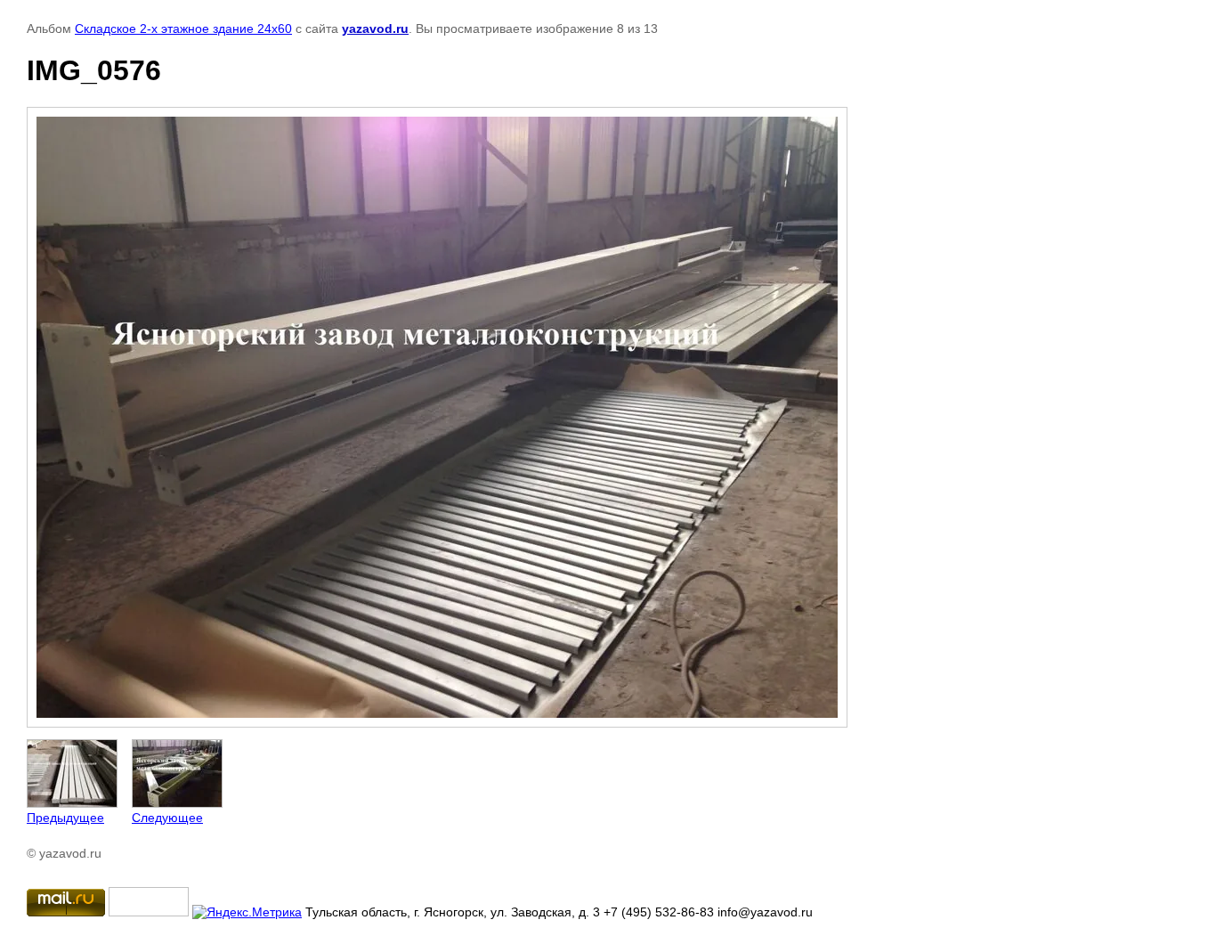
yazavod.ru (375, 28)
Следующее (167, 817)
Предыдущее (65, 817)
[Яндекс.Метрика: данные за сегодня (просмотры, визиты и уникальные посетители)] (247, 912)
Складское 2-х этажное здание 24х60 (183, 28)
